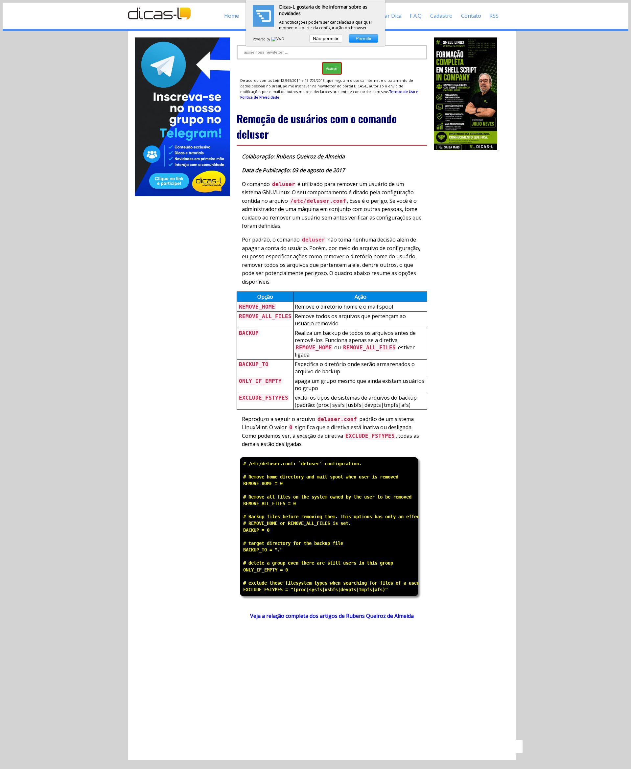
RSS (494, 15)
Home (231, 15)
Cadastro (441, 15)
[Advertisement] (332, 683)
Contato (471, 15)
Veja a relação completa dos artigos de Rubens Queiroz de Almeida (332, 615)
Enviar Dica (388, 15)
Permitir (364, 38)
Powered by (262, 39)
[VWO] (278, 39)
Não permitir (326, 38)
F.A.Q (416, 15)
